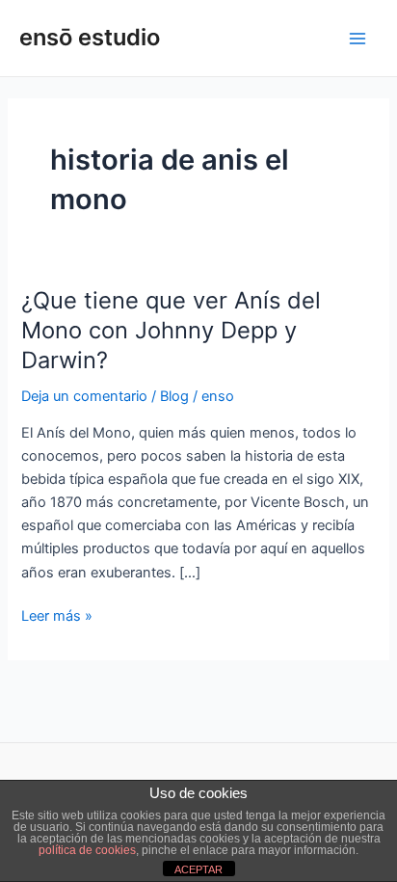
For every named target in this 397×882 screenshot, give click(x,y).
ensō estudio (89, 37)
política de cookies (87, 850)
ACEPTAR (198, 869)
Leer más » (57, 614)
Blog (174, 396)
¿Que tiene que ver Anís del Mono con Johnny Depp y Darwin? (171, 330)
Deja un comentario (84, 396)
